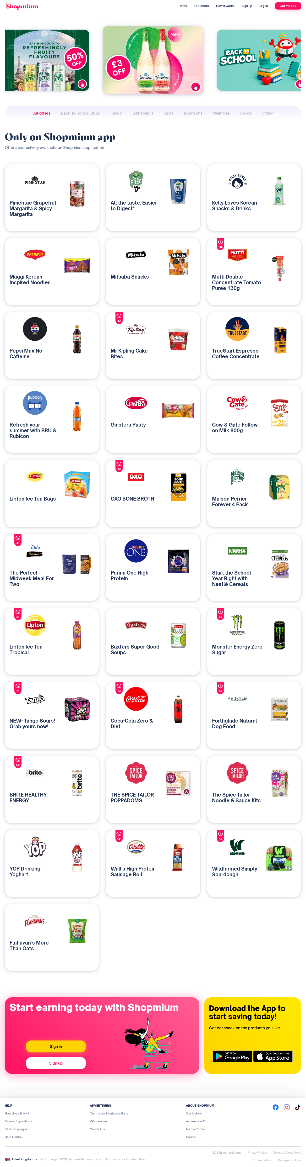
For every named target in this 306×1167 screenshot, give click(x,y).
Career (191, 1137)
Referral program (17, 1129)
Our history (194, 1113)
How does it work (17, 1113)
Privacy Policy (257, 1152)
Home (183, 6)
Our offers (201, 6)
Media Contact (196, 1129)
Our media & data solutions (109, 1113)
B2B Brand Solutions (227, 1152)
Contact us (97, 1129)
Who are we (98, 1121)
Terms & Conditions (287, 1152)
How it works (225, 6)
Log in (263, 6)
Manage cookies (289, 1160)
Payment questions (18, 1121)
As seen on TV (196, 1121)
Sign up (247, 6)
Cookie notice (261, 1160)
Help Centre (13, 1137)
